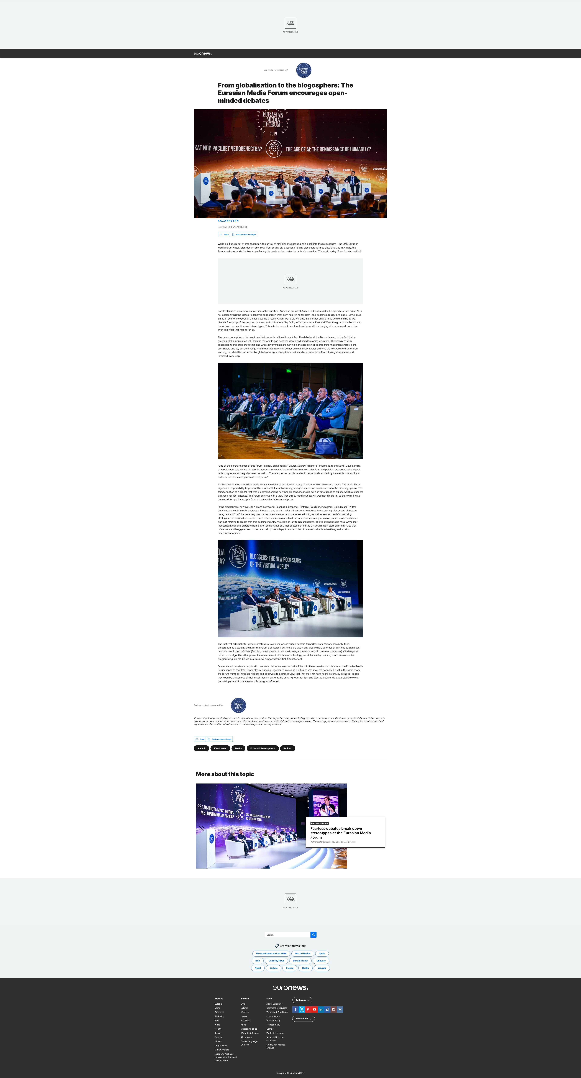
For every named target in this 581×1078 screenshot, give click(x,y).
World (217, 1008)
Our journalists (222, 1049)
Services (245, 998)
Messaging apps (249, 1028)
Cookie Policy (273, 1016)
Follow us (245, 1020)
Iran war (322, 968)
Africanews (246, 1037)
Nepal (258, 968)
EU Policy (219, 1016)
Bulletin (244, 1008)
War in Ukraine (302, 953)
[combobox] (291, 935)
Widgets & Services (250, 1033)
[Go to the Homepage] (203, 53)
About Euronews (274, 1003)
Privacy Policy (273, 1020)
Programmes (221, 1045)
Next (217, 1024)
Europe (218, 1003)
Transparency (273, 1024)
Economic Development (262, 748)
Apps (243, 1024)
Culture (273, 968)
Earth (217, 1020)
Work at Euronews (275, 1033)
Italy (257, 961)
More (269, 998)
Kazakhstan (220, 748)
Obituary (321, 961)
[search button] (313, 935)
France (289, 968)
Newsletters (302, 1018)
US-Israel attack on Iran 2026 (271, 953)
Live (243, 1003)
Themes (219, 998)
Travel (218, 1033)
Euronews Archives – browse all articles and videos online (226, 1057)
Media (238, 748)
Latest (244, 1016)
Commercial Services (276, 1008)
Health (305, 968)
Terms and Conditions (277, 1012)
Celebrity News (276, 961)
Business (219, 1012)
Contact (270, 1028)
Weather (245, 1012)
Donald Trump (300, 961)
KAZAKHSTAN (228, 220)
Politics (288, 748)
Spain (322, 953)
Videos (218, 1041)
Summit (201, 748)
